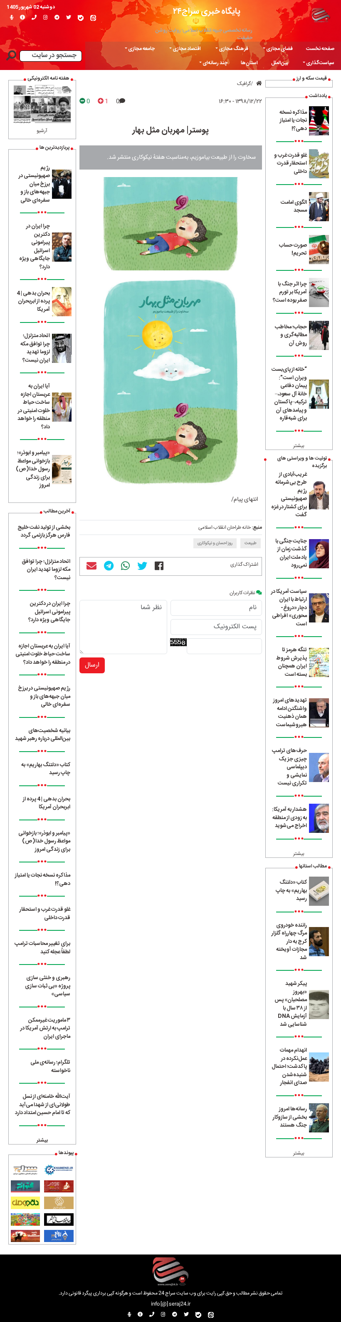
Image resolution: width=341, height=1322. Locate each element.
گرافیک (244, 83)
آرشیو (42, 131)
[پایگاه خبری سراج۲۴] (320, 14)
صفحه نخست (320, 49)
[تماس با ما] (34, 18)
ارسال (92, 665)
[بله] (80, 18)
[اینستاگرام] (45, 18)
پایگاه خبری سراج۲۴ (206, 11)
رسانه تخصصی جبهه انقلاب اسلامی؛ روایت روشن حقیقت (204, 34)
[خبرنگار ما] (12, 18)
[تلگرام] (57, 18)
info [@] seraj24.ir (170, 1304)
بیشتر (298, 446)
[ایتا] (93, 18)
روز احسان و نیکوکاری (215, 543)
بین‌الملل (279, 63)
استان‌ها (249, 63)
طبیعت (251, 543)
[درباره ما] (22, 18)
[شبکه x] (68, 18)
